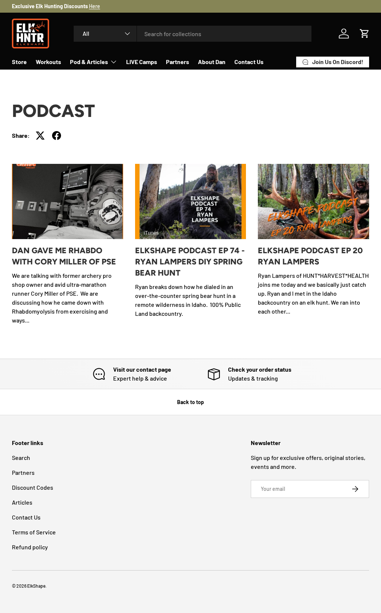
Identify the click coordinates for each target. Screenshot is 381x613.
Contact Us (248, 61)
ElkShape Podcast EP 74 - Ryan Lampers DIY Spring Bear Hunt (190, 261)
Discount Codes (32, 487)
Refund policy (30, 546)
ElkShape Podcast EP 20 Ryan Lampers (310, 256)
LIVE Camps (141, 61)
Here (94, 6)
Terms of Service (34, 532)
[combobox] (192, 34)
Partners (177, 61)
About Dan (211, 61)
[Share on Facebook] (56, 135)
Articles (22, 502)
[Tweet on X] (40, 135)
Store (19, 61)
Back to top (190, 402)
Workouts (48, 61)
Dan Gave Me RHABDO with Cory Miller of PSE (64, 256)
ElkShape (36, 585)
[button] (364, 33)
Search (21, 457)
